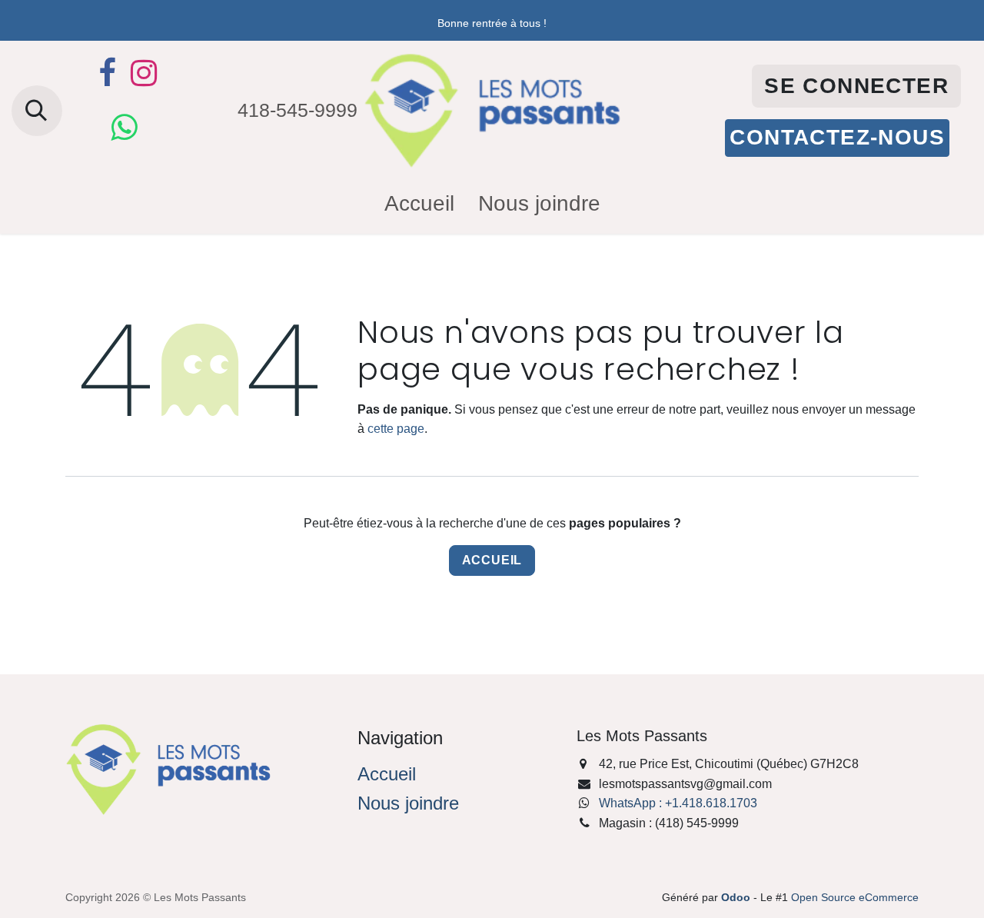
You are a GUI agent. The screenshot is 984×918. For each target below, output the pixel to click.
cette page (395, 428)
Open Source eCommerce (855, 897)
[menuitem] (419, 204)
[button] (37, 110)
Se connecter (856, 86)
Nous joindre (408, 803)
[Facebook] (106, 73)
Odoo (737, 897)
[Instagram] (143, 73)
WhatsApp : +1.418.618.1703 (678, 803)
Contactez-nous (837, 137)
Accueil (492, 560)
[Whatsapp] (123, 127)
